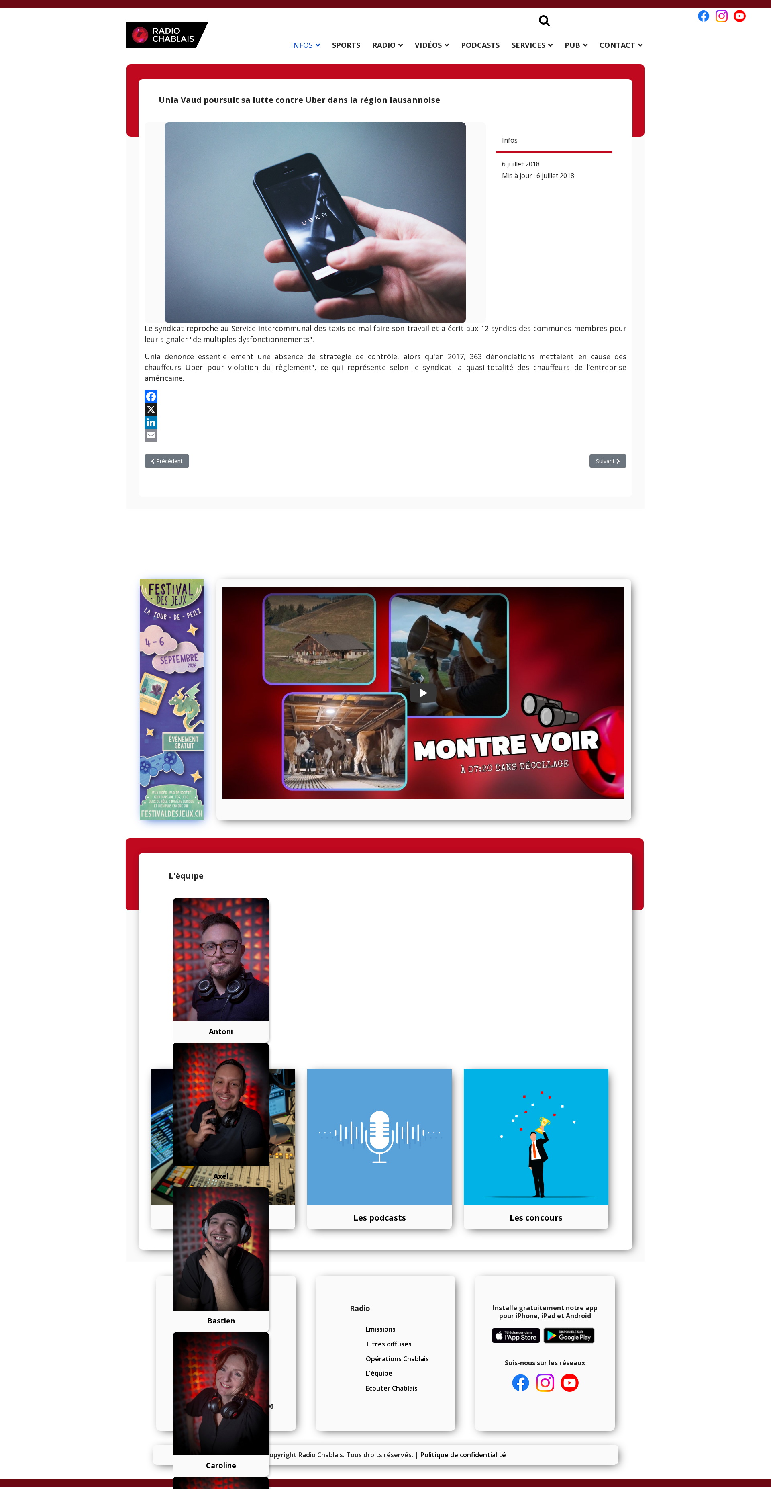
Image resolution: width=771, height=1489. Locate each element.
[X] (385, 409)
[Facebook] (385, 396)
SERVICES (528, 45)
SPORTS (346, 45)
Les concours (536, 1217)
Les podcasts (379, 1217)
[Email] (385, 435)
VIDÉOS (428, 45)
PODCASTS (480, 45)
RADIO (384, 45)
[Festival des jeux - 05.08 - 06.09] (175, 699)
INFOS (302, 45)
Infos (510, 140)
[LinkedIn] (385, 422)
